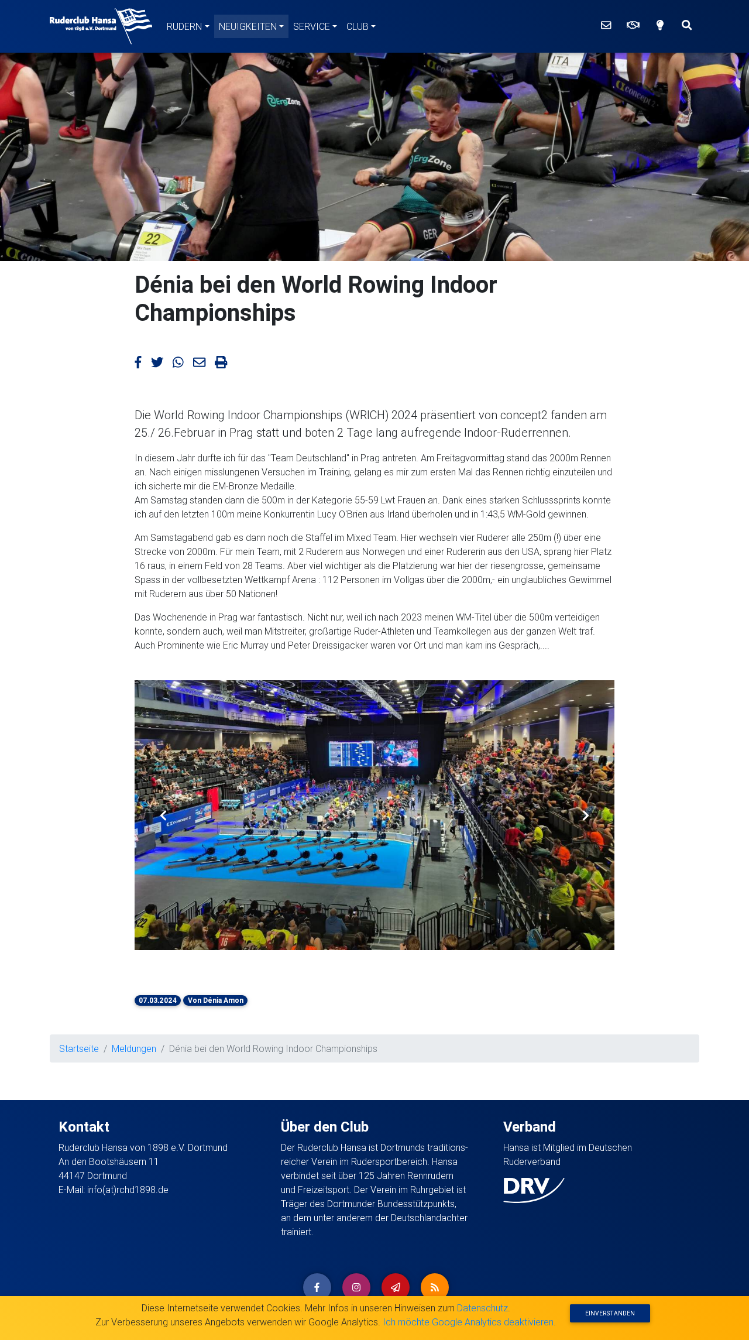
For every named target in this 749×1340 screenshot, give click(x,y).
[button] (163, 815)
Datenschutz (482, 1308)
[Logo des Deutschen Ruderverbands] (534, 1189)
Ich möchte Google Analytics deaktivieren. (469, 1322)
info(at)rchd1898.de (128, 1189)
